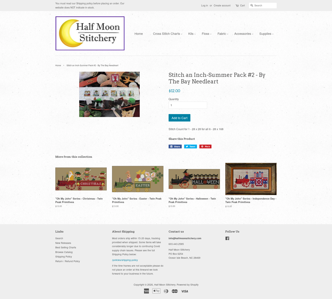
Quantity (174, 99)
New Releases (63, 243)
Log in (204, 5)
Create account (222, 5)
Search (59, 238)
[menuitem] (138, 33)
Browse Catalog (64, 252)
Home (58, 65)
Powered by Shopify (188, 284)
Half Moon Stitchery (164, 284)
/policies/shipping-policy (125, 260)
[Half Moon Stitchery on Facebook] (227, 239)
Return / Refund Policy (67, 261)
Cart (242, 5)
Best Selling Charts (65, 247)
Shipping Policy (63, 256)
